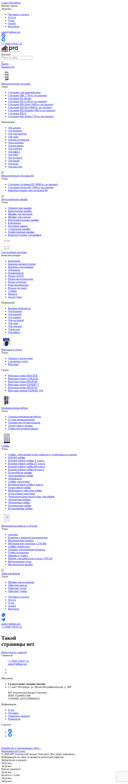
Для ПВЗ (13, 154)
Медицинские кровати (21, 540)
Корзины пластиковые (21, 267)
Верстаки (13, 364)
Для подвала (15, 157)
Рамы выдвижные (18, 285)
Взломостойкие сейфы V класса (26, 460)
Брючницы (14, 261)
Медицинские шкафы (20, 564)
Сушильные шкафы (19, 229)
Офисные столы (17, 588)
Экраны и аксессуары (20, 358)
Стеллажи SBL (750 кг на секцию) (27, 95)
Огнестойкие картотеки (21, 493)
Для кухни (14, 329)
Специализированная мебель (24, 416)
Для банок (14, 160)
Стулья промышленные (21, 419)
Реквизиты (14, 719)
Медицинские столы (20, 561)
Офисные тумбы (17, 591)
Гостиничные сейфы (19, 505)
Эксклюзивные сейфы (20, 475)
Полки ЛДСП (16, 276)
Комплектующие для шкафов (24, 235)
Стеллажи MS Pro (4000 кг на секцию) (30, 107)
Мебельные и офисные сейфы (25, 490)
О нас (11, 20)
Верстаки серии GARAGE (23, 378)
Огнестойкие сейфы (19, 487)
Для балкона (15, 130)
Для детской (15, 326)
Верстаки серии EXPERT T (23, 384)
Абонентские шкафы (20, 208)
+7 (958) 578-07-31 (11, 43)
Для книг (13, 163)
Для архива (14, 127)
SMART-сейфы (16, 457)
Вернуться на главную (14, 652)
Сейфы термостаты (19, 546)
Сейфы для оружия (19, 481)
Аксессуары (15, 297)
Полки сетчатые (17, 282)
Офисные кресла (17, 585)
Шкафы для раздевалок (21, 582)
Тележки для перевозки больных (26, 549)
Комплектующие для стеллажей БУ (28, 190)
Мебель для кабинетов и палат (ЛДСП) (30, 558)
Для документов (17, 133)
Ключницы (14, 223)
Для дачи (13, 323)
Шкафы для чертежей (20, 214)
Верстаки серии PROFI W (23, 387)
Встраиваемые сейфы (20, 508)
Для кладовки (16, 142)
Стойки (12, 291)
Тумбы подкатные (18, 552)
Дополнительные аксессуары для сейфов (31, 496)
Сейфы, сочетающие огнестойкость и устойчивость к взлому (42, 454)
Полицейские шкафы (20, 472)
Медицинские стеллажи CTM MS (27, 543)
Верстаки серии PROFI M (22, 381)
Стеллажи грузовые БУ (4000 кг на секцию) (33, 184)
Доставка (13, 713)
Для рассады (15, 166)
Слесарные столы (18, 361)
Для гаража (14, 317)
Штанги (12, 294)
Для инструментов (18, 139)
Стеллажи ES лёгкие (20, 98)
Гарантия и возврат (19, 716)
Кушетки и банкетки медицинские (28, 537)
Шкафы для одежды (19, 217)
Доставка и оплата (18, 14)
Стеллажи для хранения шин (24, 92)
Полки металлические (20, 279)
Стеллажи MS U (17, 113)
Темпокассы (15, 478)
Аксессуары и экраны (20, 425)
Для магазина (15, 145)
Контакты (13, 26)
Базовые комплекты (19, 308)
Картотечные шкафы (20, 211)
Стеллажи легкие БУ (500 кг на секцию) (31, 187)
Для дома (13, 136)
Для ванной (14, 314)
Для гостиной (16, 320)
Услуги (12, 17)
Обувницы (14, 270)
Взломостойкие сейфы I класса (25, 484)
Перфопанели (16, 273)
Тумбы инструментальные (23, 428)
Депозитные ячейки (19, 499)
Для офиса (14, 151)
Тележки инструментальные (24, 422)
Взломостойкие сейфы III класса (26, 466)
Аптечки (13, 534)
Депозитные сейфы (19, 502)
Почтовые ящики (18, 226)
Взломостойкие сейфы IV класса (26, 463)
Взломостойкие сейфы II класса (26, 469)
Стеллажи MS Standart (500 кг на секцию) (31, 110)
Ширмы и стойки (18, 555)
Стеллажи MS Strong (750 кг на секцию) (31, 116)
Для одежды (15, 148)
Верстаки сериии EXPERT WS (25, 390)
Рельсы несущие (17, 288)
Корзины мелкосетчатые (22, 264)
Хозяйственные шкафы (21, 232)
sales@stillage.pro (10, 32)
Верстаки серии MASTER (23, 375)
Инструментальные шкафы (23, 220)
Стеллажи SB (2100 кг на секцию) (27, 101)
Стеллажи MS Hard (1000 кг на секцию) (30, 104)
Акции (12, 23)
